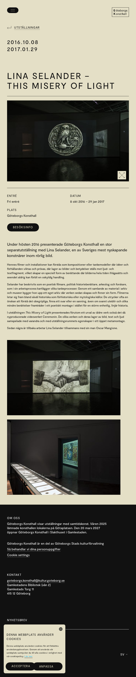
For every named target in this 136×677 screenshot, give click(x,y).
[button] (48, 666)
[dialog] (35, 648)
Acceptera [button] (21, 666)
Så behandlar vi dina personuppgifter (34, 549)
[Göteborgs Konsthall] (120, 12)
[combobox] (61, 629)
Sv (122, 654)
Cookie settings (18, 555)
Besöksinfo (23, 227)
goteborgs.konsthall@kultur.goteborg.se (36, 580)
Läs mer (28, 656)
